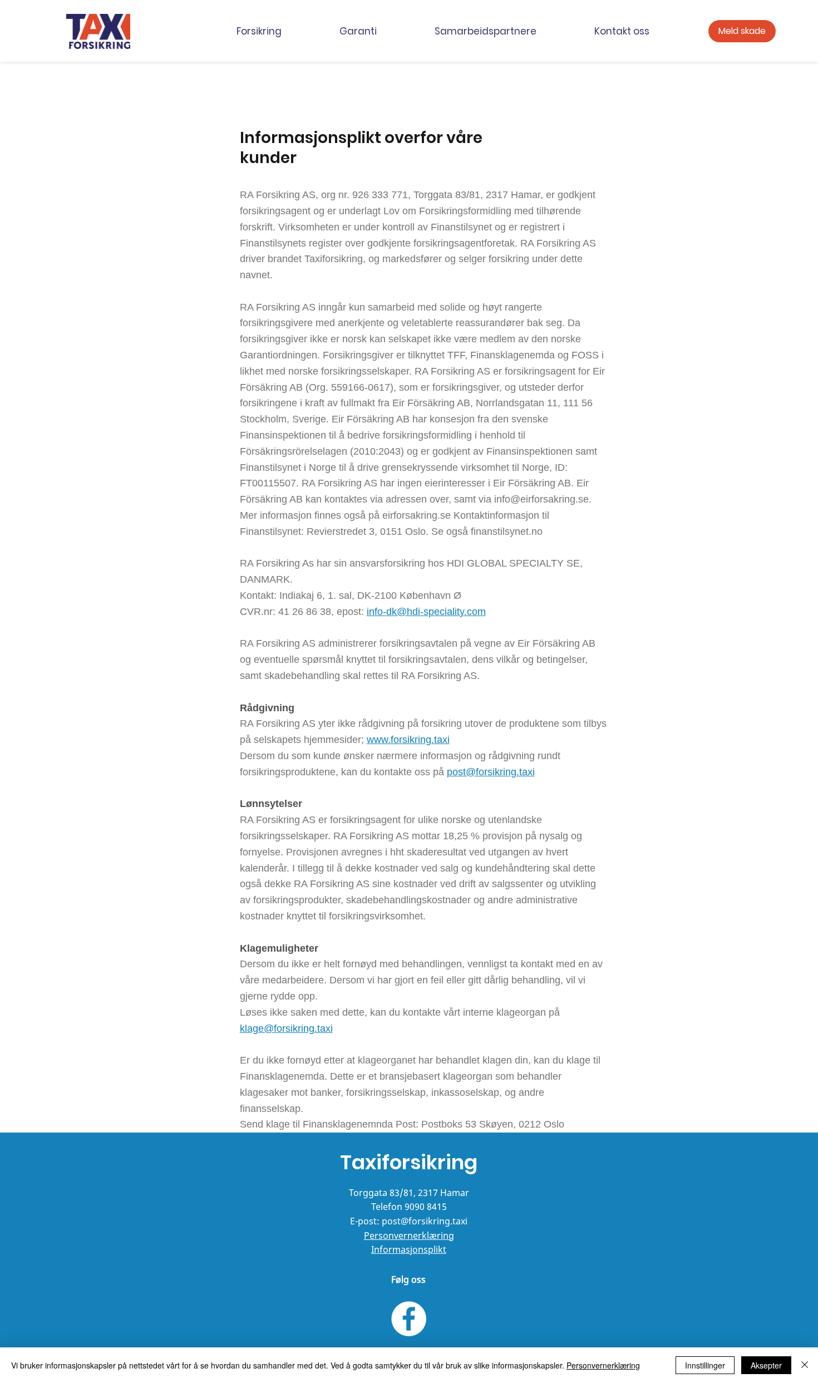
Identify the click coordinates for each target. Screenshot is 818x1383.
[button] (279, 31)
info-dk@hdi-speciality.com (426, 611)
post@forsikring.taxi (491, 771)
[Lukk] (804, 1365)
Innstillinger (705, 1365)
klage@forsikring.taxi (286, 1028)
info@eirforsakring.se (541, 499)
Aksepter (766, 1365)
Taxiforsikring (408, 1162)
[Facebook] (408, 1318)
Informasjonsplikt (408, 1249)
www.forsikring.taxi (408, 739)
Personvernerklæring (409, 1235)
